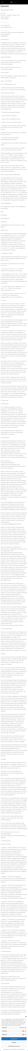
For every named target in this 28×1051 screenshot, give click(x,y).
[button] (26, 1016)
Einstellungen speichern (14, 1046)
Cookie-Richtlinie (6, 1049)
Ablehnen (14, 1042)
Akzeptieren (14, 1038)
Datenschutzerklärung (13, 1049)
